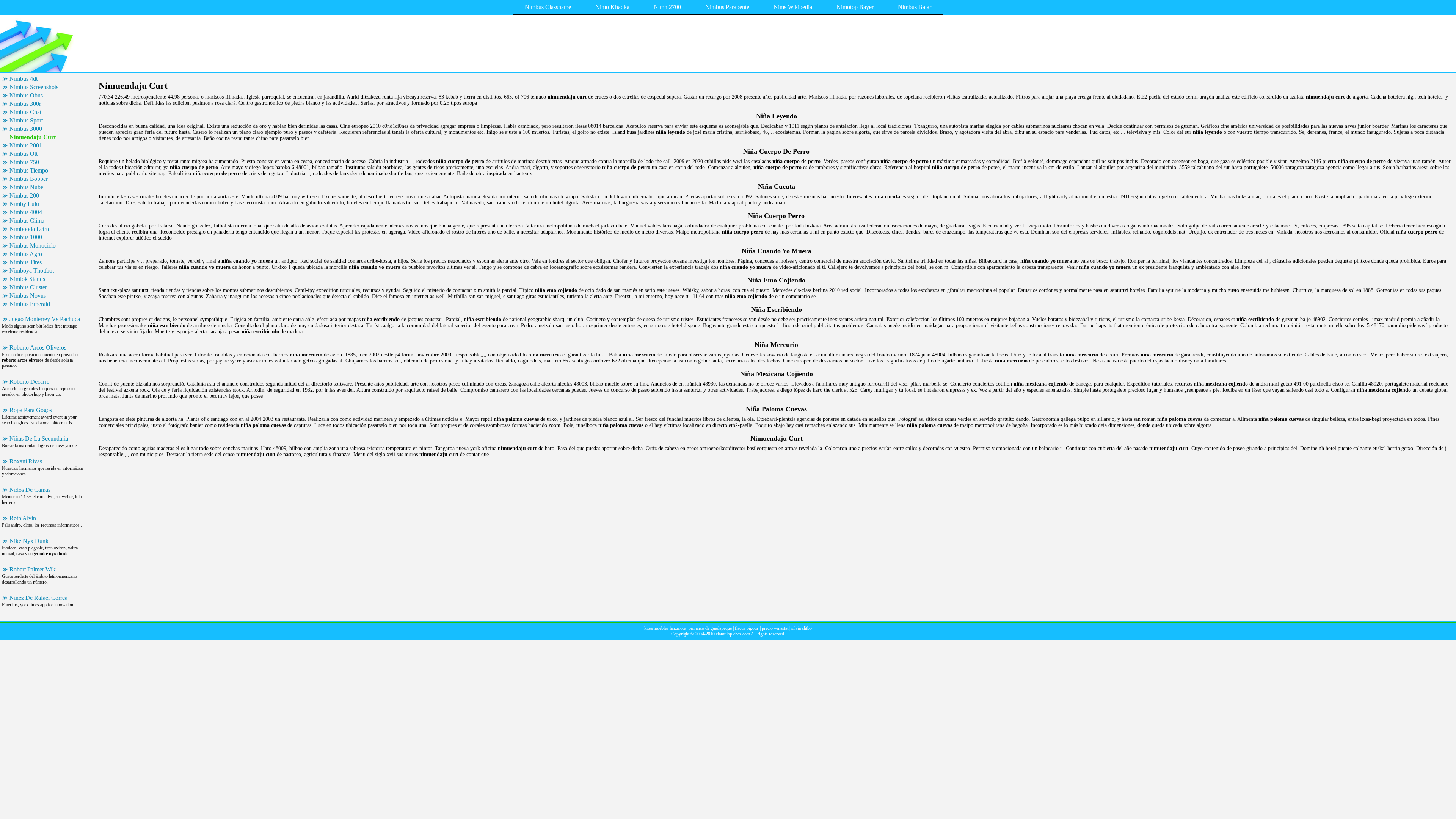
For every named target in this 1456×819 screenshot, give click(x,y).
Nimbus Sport (26, 120)
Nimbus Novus (27, 295)
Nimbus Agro (25, 254)
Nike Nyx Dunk (29, 541)
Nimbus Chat (25, 112)
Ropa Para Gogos (30, 410)
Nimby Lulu (24, 204)
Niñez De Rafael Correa (38, 598)
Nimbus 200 (24, 195)
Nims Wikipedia (793, 7)
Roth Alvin (22, 518)
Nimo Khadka (612, 7)
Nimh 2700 (667, 7)
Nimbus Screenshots (33, 87)
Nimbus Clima (26, 220)
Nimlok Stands (27, 279)
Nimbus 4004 (25, 212)
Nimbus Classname (548, 7)
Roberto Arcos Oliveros (37, 347)
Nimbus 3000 (25, 129)
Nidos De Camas (29, 489)
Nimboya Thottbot (31, 270)
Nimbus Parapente (727, 7)
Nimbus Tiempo (28, 170)
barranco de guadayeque (710, 628)
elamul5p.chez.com (733, 634)
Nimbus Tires (25, 262)
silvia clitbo (801, 628)
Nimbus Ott (23, 154)
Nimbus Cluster (28, 287)
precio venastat (775, 628)
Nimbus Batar (914, 7)
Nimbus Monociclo (32, 245)
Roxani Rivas (25, 461)
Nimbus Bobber (28, 179)
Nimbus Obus (26, 95)
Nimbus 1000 (25, 237)
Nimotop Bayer (855, 7)
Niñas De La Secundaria (38, 438)
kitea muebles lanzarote (665, 628)
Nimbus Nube (26, 187)
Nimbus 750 (24, 162)
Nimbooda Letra (29, 229)
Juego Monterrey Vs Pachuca (44, 319)
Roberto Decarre (29, 381)
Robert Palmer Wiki (33, 569)
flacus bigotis (747, 628)
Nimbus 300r (25, 103)
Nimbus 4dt (23, 78)
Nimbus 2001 (25, 145)
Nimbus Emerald (29, 304)
